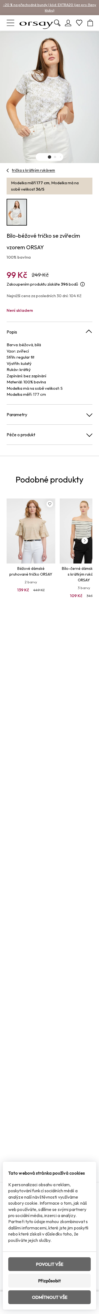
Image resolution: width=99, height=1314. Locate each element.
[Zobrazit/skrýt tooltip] (82, 284)
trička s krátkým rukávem (33, 170)
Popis (12, 332)
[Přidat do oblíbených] (49, 504)
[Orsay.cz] (36, 23)
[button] (49, 157)
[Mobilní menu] (10, 23)
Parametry (17, 414)
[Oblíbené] (79, 23)
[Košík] (90, 23)
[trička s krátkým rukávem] (8, 170)
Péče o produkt (21, 434)
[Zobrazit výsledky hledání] (57, 23)
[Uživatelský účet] (68, 23)
